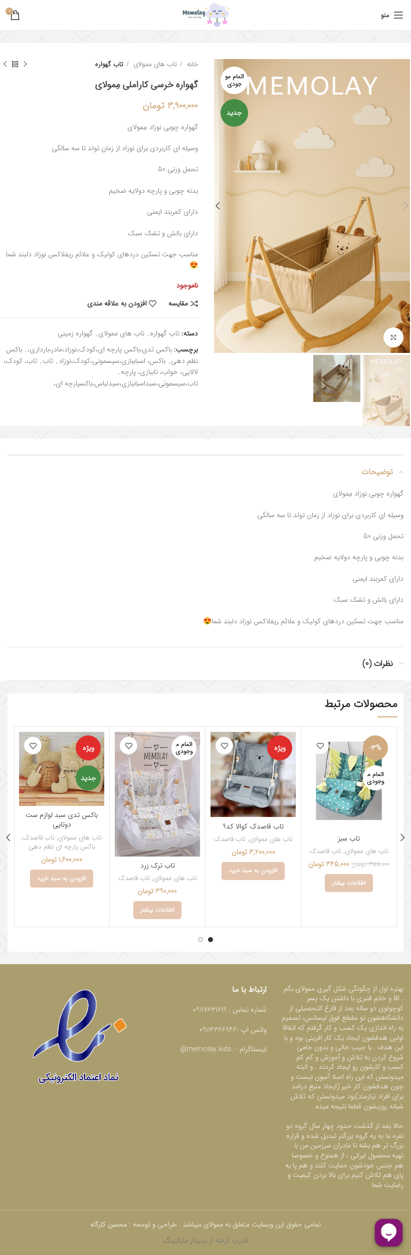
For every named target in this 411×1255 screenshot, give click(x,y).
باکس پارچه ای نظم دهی (62, 847)
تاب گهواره (109, 64)
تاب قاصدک (325, 852)
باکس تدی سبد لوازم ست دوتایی (62, 819)
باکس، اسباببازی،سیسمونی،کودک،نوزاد (112, 360)
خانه (191, 64)
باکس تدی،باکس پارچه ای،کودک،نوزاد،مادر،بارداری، (100, 349)
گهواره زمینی (75, 333)
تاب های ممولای (154, 64)
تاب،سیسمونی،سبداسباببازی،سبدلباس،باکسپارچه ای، (126, 383)
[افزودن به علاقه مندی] (320, 745)
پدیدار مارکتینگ (185, 1240)
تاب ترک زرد (157, 865)
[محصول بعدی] (5, 65)
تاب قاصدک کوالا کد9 (253, 826)
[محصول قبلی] (25, 65)
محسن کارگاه (109, 1224)
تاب (48, 360)
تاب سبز (349, 838)
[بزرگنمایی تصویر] (393, 337)
